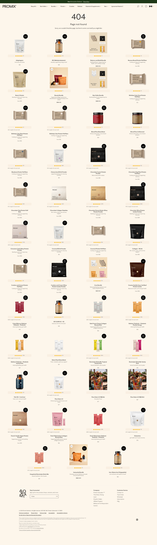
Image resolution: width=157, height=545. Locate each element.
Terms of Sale (43, 513)
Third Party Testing (98, 495)
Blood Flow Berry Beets (98, 132)
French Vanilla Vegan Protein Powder (19, 436)
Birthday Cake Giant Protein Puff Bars (137, 96)
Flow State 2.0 (59, 399)
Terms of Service (40, 528)
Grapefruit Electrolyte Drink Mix (39, 474)
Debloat (80, 6)
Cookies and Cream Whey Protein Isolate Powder (59, 285)
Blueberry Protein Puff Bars (20, 172)
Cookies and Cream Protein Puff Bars (19, 285)
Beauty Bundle (59, 95)
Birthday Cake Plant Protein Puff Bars (19, 134)
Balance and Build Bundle (98, 60)
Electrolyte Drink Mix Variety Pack (137, 362)
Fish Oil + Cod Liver (19, 397)
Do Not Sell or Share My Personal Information (30, 515)
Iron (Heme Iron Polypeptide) (117, 472)
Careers (95, 505)
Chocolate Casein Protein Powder (98, 172)
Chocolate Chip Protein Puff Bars (19, 211)
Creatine (71, 6)
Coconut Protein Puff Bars (98, 249)
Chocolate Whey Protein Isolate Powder (137, 211)
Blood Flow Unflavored (137, 132)
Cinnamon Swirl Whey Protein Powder (20, 249)
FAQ (118, 501)
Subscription (120, 499)
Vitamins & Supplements (93, 6)
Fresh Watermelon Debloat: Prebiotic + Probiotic (98, 436)
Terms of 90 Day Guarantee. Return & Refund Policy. (30, 530)
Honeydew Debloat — (78, 1)
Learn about (30, 526)
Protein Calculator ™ (99, 492)
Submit (56, 496)
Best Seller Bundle (98, 95)
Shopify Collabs (97, 499)
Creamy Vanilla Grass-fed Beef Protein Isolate (137, 285)
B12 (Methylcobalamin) (59, 60)
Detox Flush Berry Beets (59, 360)
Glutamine (137, 436)
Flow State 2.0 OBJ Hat (98, 397)
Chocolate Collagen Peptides (59, 210)
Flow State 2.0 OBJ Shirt (137, 397)
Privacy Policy (34, 513)
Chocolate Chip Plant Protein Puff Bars (137, 172)
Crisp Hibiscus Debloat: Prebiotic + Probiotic (20, 324)
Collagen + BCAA (137, 249)
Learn (95, 497)
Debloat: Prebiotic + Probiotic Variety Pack (19, 362)
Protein (63, 6)
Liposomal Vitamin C (117, 6)
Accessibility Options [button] (62, 513)
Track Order (120, 495)
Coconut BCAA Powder (59, 249)
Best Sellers (43, 6)
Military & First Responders (100, 503)
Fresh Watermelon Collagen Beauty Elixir (59, 436)
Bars (105, 6)
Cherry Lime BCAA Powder (59, 172)
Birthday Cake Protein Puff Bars (59, 134)
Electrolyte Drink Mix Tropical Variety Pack (98, 362)
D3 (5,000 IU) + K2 (59, 321)
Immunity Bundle (78, 472)
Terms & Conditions (24, 513)
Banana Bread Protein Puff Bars (137, 60)
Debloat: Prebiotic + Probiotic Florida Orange (137, 324)
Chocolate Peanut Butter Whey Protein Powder (98, 211)
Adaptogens (19, 60)
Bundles (53, 6)
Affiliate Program (98, 501)
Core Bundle (98, 285)
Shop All (33, 6)
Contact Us (120, 492)
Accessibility (52, 513)
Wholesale (120, 497)
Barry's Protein (19, 95)
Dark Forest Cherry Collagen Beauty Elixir (98, 324)
